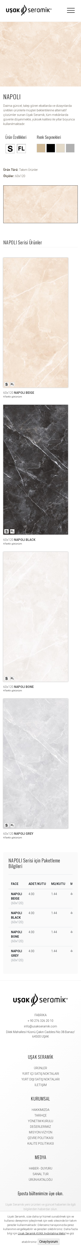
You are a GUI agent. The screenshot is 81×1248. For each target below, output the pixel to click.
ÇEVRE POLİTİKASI (40, 1138)
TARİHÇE (40, 1115)
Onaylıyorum (48, 1242)
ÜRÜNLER (40, 1068)
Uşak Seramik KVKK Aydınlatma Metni (41, 1233)
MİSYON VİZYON (40, 1132)
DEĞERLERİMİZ (40, 1126)
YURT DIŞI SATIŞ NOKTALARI (40, 1079)
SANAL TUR (41, 1174)
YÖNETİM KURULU (40, 1121)
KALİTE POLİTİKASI (40, 1143)
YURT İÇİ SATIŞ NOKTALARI (40, 1073)
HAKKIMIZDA (40, 1110)
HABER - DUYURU (40, 1168)
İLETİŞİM (41, 1085)
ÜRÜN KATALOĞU (40, 1179)
